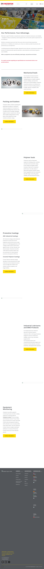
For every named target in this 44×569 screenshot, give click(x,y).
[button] (2, 566)
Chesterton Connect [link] (7, 417)
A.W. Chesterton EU (31, 566)
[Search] (26, 4)
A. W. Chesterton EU (5, 557)
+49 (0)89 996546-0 (5, 559)
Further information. (30, 92)
